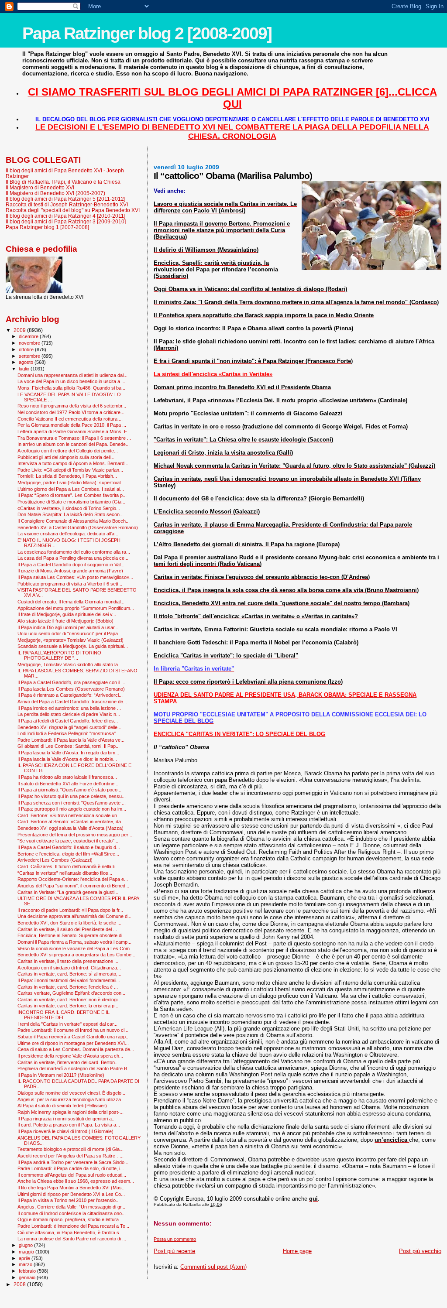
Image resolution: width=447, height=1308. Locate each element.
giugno (26, 1245)
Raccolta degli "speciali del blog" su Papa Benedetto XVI (73, 210)
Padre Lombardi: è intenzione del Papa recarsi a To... (73, 1226)
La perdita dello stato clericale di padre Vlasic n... (68, 714)
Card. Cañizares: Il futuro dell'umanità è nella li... (67, 866)
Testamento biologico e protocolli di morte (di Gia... (70, 1149)
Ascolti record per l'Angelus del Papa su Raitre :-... (70, 1155)
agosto (26, 362)
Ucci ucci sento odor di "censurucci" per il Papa (67, 633)
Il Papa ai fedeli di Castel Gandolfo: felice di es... (67, 720)
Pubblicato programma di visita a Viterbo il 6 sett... (69, 583)
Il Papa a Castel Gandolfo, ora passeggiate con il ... (71, 682)
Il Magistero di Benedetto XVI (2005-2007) (55, 193)
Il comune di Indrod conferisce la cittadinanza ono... (71, 1213)
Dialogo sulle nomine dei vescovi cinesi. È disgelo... (71, 1093)
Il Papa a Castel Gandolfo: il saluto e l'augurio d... (68, 847)
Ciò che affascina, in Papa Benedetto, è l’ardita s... (70, 1232)
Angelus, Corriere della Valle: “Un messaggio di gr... (71, 1206)
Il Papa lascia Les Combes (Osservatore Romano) (71, 689)
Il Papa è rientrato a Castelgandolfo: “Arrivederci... (70, 695)
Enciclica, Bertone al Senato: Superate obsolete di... (71, 935)
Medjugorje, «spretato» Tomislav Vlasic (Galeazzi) (70, 640)
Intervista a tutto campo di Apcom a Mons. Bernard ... (73, 463)
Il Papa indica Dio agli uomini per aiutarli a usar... (67, 627)
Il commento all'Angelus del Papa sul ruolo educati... (71, 1175)
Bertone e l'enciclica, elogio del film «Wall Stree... (68, 853)
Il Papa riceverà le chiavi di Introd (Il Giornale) (65, 1131)
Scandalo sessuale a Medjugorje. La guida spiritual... (72, 646)
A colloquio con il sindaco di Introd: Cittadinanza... (69, 967)
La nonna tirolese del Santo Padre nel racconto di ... (71, 1238)
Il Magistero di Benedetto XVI (40, 187)
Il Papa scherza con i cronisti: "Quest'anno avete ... (71, 802)
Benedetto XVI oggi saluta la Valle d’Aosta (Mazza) (70, 828)
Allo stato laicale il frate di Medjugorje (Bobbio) (65, 620)
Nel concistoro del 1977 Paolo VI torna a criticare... (70, 412)
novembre (30, 343)
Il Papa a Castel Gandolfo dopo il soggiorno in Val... (70, 564)
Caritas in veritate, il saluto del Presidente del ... (67, 929)
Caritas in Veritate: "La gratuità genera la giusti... (67, 892)
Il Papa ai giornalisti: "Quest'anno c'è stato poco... (69, 789)
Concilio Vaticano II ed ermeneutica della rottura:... (70, 418)
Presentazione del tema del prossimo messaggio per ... (75, 834)
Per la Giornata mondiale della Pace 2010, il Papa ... (71, 425)
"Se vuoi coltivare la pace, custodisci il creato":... (68, 840)
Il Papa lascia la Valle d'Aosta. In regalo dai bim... (68, 752)
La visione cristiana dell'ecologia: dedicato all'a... (67, 533)
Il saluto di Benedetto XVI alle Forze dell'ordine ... (68, 783)
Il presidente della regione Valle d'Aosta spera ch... (70, 1055)
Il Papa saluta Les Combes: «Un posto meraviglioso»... (75, 577)
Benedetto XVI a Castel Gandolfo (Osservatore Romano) (77, 527)
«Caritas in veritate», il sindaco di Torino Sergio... (68, 508)
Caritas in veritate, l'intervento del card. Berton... (68, 1062)
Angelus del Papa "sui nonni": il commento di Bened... (73, 885)
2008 (20, 1284)
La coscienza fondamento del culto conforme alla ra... (73, 552)
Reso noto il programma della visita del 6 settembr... (71, 405)
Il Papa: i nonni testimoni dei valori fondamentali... (68, 980)
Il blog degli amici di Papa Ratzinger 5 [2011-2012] (65, 199)
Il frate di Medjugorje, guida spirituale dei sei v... (66, 614)
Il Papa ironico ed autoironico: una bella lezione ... (69, 708)
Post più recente (174, 1251)
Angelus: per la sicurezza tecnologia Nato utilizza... (71, 1099)
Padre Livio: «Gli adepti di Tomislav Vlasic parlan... (70, 470)
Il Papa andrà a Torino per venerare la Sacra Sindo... (72, 1162)
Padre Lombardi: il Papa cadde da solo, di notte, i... (70, 1168)
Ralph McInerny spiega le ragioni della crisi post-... (70, 1112)
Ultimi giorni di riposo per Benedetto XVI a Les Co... (71, 1194)
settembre (30, 356)
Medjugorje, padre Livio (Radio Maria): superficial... (70, 482)
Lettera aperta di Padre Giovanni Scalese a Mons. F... (74, 431)
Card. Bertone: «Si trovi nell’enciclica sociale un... (69, 815)
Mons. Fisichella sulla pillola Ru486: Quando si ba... (71, 387)
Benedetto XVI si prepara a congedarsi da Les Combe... (76, 954)
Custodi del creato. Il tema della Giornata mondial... (70, 601)
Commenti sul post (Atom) (213, 1266)
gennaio (28, 1277)
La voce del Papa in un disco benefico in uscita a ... (71, 381)
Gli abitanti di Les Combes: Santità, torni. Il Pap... (68, 746)
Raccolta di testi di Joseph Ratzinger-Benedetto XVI (67, 204)
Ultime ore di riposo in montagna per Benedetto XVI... (73, 1043)
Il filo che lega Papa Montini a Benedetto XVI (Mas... (71, 1187)
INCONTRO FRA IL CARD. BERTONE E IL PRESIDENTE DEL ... (63, 1015)
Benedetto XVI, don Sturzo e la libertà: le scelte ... (69, 922)
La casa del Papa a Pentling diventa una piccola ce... (72, 558)
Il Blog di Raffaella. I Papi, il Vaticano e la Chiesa (63, 182)
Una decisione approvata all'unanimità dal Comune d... (74, 916)
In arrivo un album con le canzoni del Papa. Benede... (73, 444)
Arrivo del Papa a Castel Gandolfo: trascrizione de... (72, 701)
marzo (26, 1264)
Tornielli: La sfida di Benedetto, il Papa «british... (67, 476)
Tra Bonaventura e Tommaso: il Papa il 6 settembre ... (74, 438)
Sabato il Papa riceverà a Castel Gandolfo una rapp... (73, 1036)
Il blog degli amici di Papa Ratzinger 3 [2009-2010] (66, 221)
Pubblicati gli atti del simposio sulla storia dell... (65, 457)
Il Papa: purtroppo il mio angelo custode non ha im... (71, 809)
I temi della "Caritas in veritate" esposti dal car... (67, 1024)
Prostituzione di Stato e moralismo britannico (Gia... (71, 501)
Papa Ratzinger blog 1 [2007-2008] (47, 227)
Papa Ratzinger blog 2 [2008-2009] (147, 33)
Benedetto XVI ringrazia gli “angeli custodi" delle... (69, 727)
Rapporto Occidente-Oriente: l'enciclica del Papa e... (72, 879)
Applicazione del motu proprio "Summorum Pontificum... (75, 608)
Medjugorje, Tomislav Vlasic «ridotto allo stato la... (69, 664)
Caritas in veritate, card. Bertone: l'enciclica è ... (67, 987)
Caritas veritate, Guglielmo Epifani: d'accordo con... (71, 993)
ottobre (27, 349)
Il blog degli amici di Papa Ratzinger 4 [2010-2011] (65, 216)
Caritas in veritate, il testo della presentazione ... (67, 961)
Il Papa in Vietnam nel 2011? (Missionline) (60, 1075)
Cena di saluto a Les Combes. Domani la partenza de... (75, 1049)
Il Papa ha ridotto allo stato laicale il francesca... (67, 777)
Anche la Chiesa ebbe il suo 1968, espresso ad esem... (75, 1181)
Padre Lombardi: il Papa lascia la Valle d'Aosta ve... (70, 740)
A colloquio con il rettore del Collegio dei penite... (67, 450)
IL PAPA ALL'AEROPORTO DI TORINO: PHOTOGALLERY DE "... (60, 655)
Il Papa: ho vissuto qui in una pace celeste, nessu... (71, 796)
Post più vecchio (420, 1251)
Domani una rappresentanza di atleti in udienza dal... (72, 375)
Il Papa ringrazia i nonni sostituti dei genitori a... (66, 1118)
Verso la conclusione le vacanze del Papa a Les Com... (75, 948)
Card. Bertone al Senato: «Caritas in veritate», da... (71, 821)
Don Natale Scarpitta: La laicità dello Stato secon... (70, 514)
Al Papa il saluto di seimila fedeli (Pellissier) (62, 1105)
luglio (25, 368)
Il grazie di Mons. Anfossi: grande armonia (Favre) (70, 570)
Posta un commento (175, 1239)
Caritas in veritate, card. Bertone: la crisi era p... (67, 1005)
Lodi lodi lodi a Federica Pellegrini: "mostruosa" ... (69, 733)
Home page (297, 1251)
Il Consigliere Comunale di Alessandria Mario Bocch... (73, 521)
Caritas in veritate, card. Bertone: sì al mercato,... (69, 973)
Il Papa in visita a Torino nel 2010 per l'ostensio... (68, 1200)
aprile (25, 1258)
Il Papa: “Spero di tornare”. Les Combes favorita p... (72, 495)
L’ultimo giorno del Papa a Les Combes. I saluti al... (70, 489)
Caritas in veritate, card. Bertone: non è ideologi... (69, 999)
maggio (27, 1251)
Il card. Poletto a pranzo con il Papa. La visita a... (68, 1124)
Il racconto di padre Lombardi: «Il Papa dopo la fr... (70, 910)
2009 (20, 330)
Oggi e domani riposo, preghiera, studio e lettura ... (70, 1219)
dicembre (29, 336)
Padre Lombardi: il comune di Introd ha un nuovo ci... (72, 1030)
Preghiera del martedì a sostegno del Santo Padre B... (74, 1068)
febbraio (28, 1271)
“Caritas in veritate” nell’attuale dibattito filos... (64, 873)
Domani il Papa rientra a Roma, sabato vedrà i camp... (74, 942)
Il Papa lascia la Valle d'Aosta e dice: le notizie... (67, 759)
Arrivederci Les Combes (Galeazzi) (55, 860)
